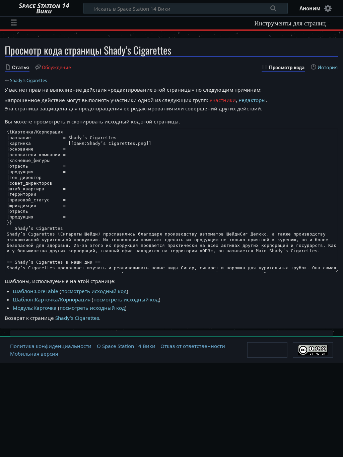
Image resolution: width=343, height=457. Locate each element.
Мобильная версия (34, 353)
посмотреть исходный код (94, 291)
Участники (222, 100)
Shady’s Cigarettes (28, 80)
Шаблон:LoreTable (35, 291)
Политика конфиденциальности (50, 346)
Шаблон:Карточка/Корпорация (51, 299)
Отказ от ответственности (192, 346)
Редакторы (252, 100)
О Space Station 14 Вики (126, 346)
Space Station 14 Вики (44, 8)
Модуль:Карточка (35, 307)
